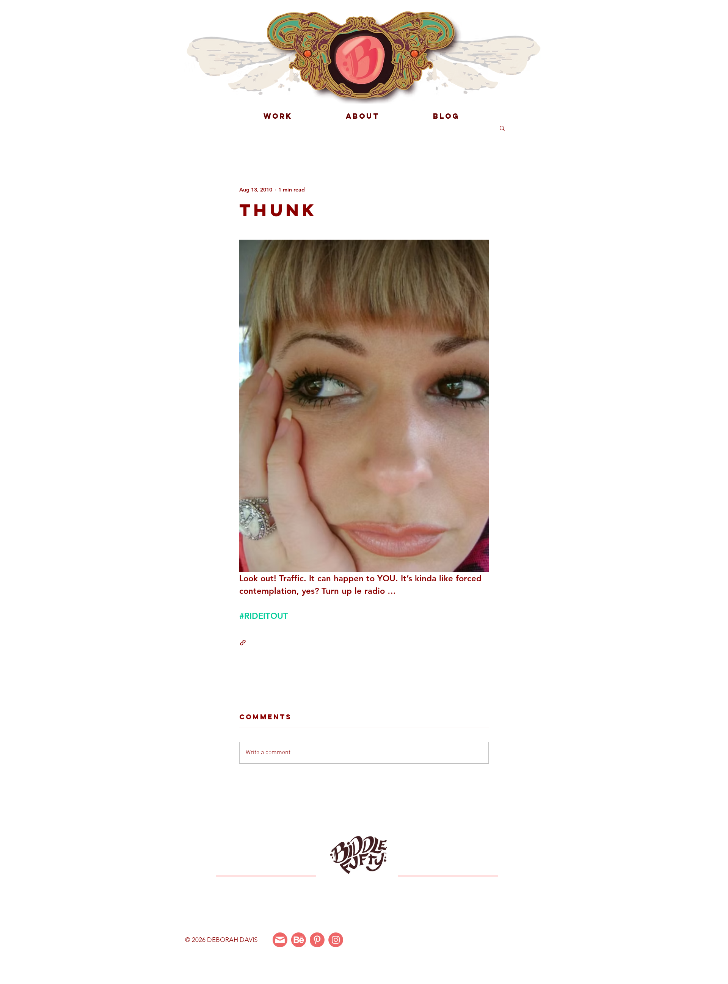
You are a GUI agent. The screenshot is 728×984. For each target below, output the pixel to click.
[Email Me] (280, 939)
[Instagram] (335, 939)
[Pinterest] (317, 939)
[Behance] (298, 939)
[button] (502, 128)
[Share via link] (242, 642)
